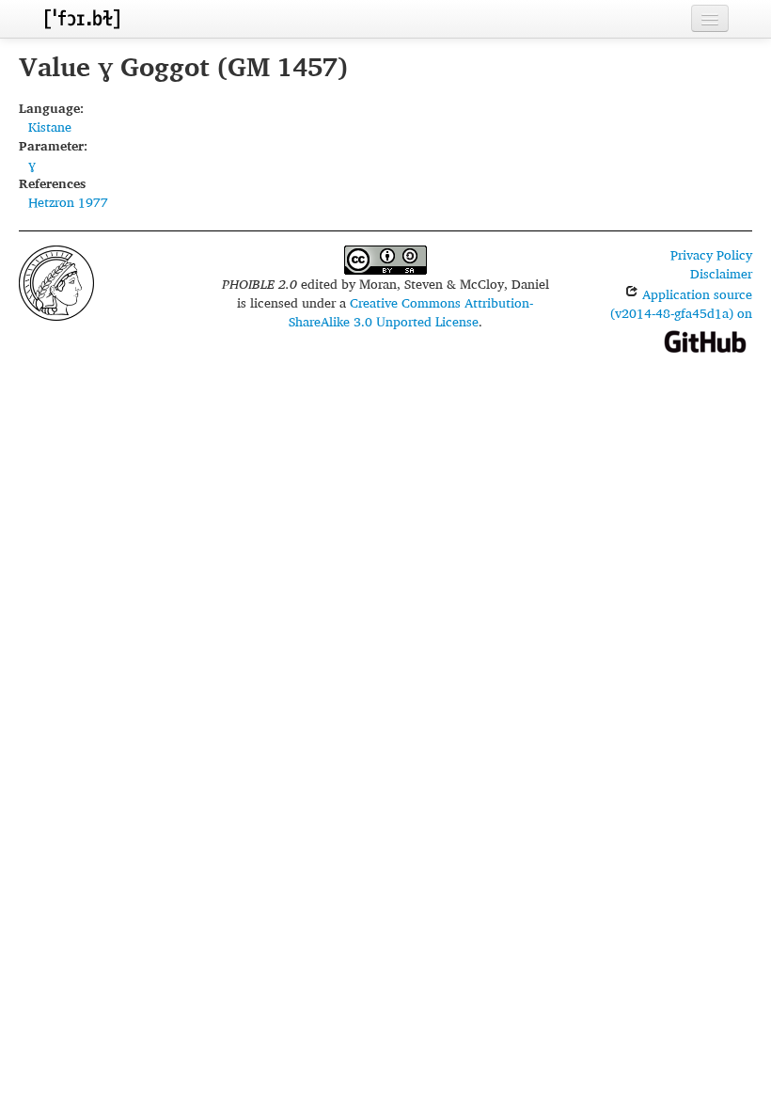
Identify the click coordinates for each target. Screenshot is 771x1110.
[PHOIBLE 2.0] (82, 18)
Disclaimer (721, 273)
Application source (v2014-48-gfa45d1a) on (681, 303)
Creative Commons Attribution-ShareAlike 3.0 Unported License (411, 312)
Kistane (49, 126)
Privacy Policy (711, 254)
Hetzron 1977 (68, 202)
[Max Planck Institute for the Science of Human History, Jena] (56, 281)
